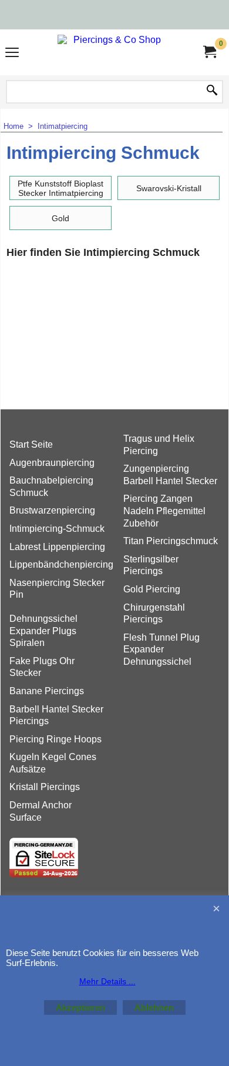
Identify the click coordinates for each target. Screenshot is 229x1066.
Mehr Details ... (107, 981)
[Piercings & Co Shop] (112, 52)
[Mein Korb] (209, 52)
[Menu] (12, 54)
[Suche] (212, 91)
